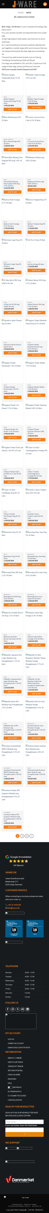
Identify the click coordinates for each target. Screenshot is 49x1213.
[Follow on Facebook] (8, 1009)
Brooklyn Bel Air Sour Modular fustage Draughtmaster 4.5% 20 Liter (36, 729)
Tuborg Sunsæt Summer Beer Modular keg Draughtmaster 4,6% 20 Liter (36, 773)
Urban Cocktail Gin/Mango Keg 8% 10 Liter (12, 516)
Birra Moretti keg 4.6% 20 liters (12, 142)
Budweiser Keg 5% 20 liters (12, 557)
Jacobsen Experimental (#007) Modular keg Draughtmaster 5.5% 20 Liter (12, 773)
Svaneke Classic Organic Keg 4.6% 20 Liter (35, 516)
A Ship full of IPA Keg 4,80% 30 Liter (11, 305)
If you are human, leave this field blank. (21, 1125)
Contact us (36, 1206)
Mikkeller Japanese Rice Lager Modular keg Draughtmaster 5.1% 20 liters (12, 682)
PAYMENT (17, 1087)
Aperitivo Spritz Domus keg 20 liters (12, 346)
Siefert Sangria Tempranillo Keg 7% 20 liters (12, 101)
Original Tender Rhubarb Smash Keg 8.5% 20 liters (35, 347)
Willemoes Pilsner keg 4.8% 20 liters (36, 183)
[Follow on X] (17, 1009)
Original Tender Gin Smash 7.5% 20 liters (11, 430)
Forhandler (17, 1204)
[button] (3, 4)
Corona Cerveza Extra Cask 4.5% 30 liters (36, 142)
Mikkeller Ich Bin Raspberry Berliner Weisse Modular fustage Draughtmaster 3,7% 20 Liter (36, 683)
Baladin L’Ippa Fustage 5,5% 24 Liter (36, 100)
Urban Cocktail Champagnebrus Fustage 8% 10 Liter (35, 474)
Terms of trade (30, 1204)
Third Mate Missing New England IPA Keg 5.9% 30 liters (12, 184)
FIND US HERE (14, 1074)
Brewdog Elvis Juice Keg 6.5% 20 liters (35, 598)
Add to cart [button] (12, 109)
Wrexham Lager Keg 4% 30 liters (12, 265)
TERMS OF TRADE (15, 1066)
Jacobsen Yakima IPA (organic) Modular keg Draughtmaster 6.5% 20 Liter (12, 818)
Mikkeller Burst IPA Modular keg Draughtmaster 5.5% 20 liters (12, 729)
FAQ (10, 1083)
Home (21, 12)
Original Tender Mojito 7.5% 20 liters (36, 388)
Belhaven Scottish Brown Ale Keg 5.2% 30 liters (12, 639)
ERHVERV (12, 1079)
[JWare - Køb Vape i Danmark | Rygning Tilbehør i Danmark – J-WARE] (24, 4)
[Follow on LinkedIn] (27, 1009)
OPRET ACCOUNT (16, 1043)
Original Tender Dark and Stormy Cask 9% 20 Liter (12, 474)
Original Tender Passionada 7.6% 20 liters (11, 389)
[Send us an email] (22, 1009)
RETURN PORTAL (15, 1070)
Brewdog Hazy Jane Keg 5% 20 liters (36, 557)
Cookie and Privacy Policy (19, 1206)
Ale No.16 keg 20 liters (36, 264)
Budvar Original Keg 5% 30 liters (36, 225)
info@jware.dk (13, 908)
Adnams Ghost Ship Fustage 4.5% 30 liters (36, 638)
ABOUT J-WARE (15, 1058)
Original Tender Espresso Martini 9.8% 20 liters (36, 431)
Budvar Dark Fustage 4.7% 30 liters (11, 225)
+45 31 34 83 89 (14, 905)
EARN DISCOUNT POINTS (19, 1047)
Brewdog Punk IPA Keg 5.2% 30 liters (12, 598)
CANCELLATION (15, 1100)
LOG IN (11, 1039)
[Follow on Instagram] (12, 1009)
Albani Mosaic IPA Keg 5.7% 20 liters (36, 305)
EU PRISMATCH (14, 1091)
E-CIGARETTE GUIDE (17, 1095)
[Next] (31, 836)
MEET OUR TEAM (15, 1062)
